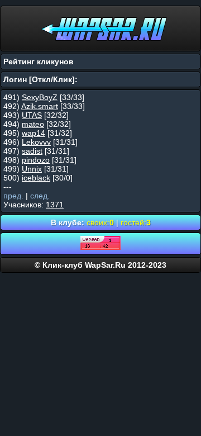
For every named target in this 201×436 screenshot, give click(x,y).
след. (40, 195)
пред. (13, 195)
